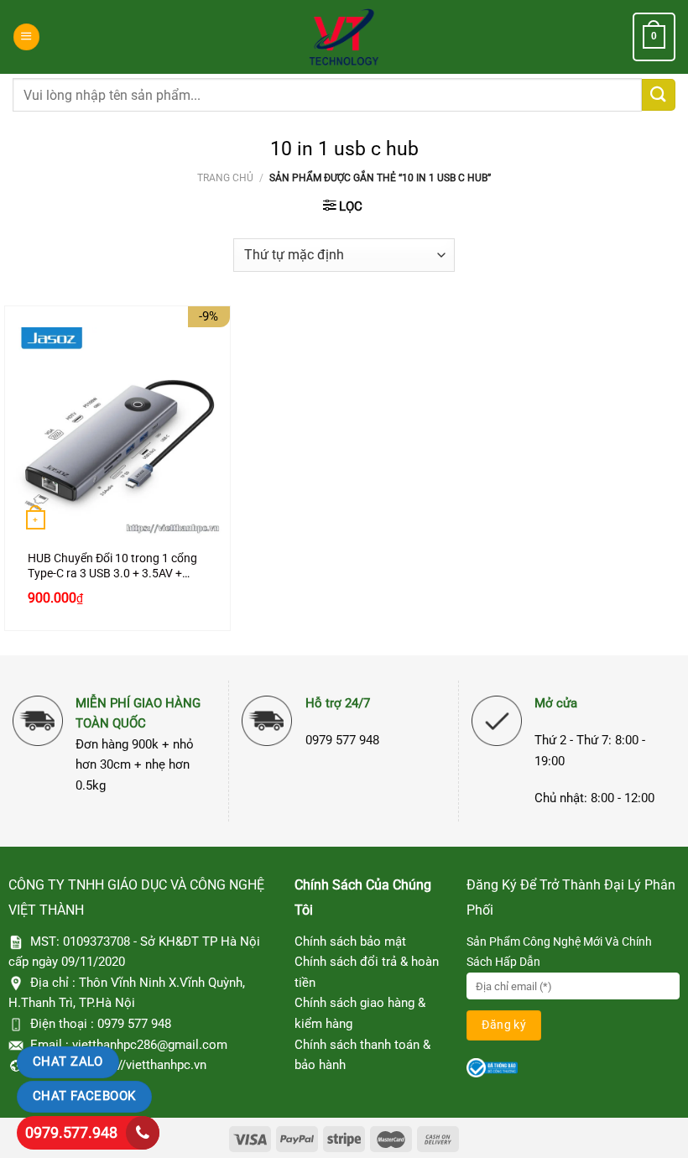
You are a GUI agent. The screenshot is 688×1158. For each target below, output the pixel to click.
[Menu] (26, 36)
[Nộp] (658, 95)
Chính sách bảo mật (350, 941)
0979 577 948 (134, 1023)
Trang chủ (225, 178)
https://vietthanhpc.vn (146, 1064)
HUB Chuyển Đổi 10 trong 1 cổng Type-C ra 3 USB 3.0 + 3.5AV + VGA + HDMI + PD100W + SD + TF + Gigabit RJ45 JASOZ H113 (114, 566)
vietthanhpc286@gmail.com (149, 1044)
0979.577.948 (71, 1132)
